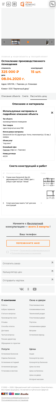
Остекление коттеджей (10, 362)
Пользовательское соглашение (14, 400)
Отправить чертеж (13, 280)
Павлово (6, 150)
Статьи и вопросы (8, 314)
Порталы (32, 322)
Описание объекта (10, 96)
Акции (31, 354)
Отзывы (4, 322)
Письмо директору (8, 339)
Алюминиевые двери (37, 326)
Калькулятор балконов (38, 362)
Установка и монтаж (9, 371)
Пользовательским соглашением (26, 253)
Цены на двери (35, 375)
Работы (4, 305)
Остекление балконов (9, 354)
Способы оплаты (8, 326)
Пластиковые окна (36, 305)
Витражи (32, 331)
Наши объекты (20, 57)
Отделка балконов (8, 358)
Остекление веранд (36, 335)
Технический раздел (37, 314)
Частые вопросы (7, 335)
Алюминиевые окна (37, 309)
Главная (5, 57)
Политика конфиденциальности (15, 398)
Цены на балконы (36, 371)
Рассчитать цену (38, 96)
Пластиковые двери (37, 318)
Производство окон (9, 318)
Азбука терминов (8, 309)
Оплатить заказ (11, 263)
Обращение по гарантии (10, 343)
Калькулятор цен (12, 272)
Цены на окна (34, 367)
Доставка (5, 331)
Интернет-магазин (36, 379)
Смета (25, 96)
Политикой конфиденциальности (35, 250)
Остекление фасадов (9, 367)
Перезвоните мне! (28, 243)
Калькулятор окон (36, 358)
